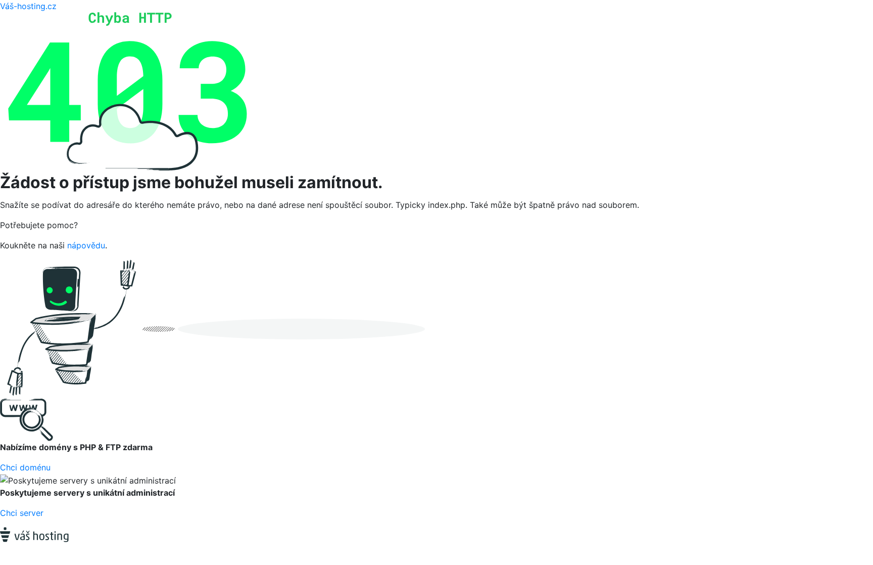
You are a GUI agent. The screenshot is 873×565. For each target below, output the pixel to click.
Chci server (21, 513)
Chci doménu (25, 467)
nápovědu (86, 245)
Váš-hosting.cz (28, 6)
